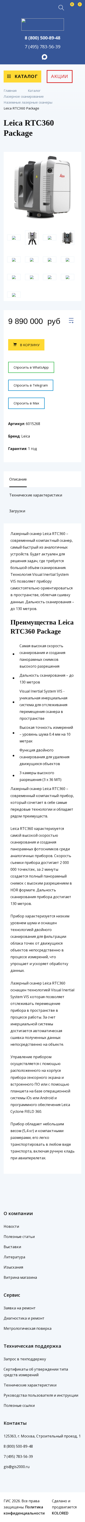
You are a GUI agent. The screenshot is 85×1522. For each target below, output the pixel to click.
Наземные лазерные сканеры (28, 102)
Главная (10, 90)
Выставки (12, 1246)
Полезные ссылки (19, 1405)
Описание (18, 479)
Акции (59, 76)
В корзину (29, 345)
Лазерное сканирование (24, 96)
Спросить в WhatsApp (31, 367)
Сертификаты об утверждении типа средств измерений (36, 1372)
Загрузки (17, 510)
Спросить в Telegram (31, 385)
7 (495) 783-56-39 (42, 47)
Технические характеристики (35, 495)
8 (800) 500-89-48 (42, 38)
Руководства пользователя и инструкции (41, 1395)
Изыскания (13, 1267)
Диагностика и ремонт (24, 1318)
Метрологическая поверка (27, 1328)
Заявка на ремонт (20, 1308)
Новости (11, 1226)
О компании (18, 1213)
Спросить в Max (26, 403)
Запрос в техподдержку (25, 1359)
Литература (14, 1257)
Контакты (15, 1423)
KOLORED (60, 1513)
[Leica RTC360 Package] (71, 321)
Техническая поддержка (32, 1346)
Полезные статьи (19, 1236)
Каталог (25, 76)
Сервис (12, 1295)
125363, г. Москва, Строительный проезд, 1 (42, 1436)
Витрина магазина (20, 1277)
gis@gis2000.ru (16, 1466)
